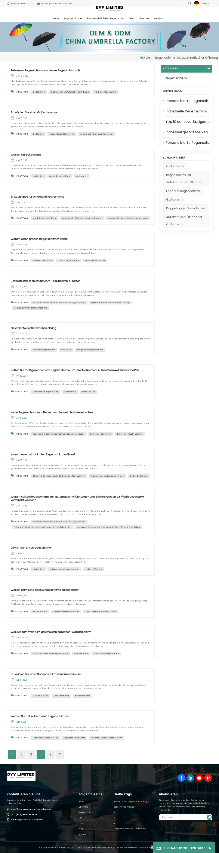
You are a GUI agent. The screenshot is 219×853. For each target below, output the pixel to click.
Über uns (144, 18)
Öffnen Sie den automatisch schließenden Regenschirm (59, 476)
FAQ (81, 823)
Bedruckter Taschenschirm (130, 434)
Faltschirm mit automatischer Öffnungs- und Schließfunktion (42, 527)
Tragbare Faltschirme (74, 738)
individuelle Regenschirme (45, 738)
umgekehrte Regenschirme (66, 611)
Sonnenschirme (61, 695)
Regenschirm (71, 18)
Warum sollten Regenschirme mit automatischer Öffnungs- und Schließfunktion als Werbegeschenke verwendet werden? (77, 498)
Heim (56, 18)
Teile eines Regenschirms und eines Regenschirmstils (45, 70)
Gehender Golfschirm (59, 176)
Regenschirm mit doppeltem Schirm (107, 476)
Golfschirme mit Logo (125, 806)
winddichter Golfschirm (44, 218)
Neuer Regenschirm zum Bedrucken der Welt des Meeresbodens (52, 412)
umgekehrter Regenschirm (90, 349)
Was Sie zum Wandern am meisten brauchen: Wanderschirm (51, 632)
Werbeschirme (88, 391)
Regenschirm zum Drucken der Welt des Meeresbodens (58, 434)
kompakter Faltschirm (68, 260)
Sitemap (110, 847)
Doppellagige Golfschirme (185, 208)
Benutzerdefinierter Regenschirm (106, 18)
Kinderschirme (40, 611)
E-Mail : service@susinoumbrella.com (31, 809)
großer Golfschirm (139, 476)
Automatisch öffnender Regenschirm (50, 653)
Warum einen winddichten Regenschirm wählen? (43, 454)
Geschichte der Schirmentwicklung (33, 328)
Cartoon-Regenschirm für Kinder (100, 611)
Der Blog (120, 847)
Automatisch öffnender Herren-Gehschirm (82, 218)
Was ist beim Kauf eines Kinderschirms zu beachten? (45, 590)
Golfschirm (174, 199)
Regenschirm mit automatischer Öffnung (184, 178)
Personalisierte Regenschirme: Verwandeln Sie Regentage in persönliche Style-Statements (188, 100)
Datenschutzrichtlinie (140, 847)
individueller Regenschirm (45, 391)
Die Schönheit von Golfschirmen (31, 547)
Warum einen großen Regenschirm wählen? (39, 239)
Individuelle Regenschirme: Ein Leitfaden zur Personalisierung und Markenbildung (188, 111)
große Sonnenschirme (95, 260)
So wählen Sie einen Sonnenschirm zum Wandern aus (46, 674)
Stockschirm (81, 176)
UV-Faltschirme (40, 695)
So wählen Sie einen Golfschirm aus (34, 112)
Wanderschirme (82, 695)
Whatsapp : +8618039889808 (27, 819)
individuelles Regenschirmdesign (131, 801)
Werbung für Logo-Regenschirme (106, 738)
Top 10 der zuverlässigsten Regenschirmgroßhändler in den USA (188, 121)
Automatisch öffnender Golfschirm (184, 220)
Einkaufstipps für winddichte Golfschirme (37, 196)
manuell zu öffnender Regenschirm (30, 308)
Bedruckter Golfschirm (100, 434)
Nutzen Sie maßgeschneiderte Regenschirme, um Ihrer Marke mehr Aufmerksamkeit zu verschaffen (75, 370)
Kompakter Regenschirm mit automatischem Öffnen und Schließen (108, 527)
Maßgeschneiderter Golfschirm (130, 828)
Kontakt (158, 18)
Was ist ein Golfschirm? (26, 154)
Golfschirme (175, 166)
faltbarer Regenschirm (183, 191)
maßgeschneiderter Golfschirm (64, 569)
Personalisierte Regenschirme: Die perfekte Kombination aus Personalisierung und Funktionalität (188, 142)
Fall (132, 18)
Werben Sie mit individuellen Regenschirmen (40, 716)
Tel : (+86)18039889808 (24, 814)
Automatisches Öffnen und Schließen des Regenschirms (59, 302)
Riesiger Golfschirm (42, 260)
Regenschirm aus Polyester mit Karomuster (128, 218)
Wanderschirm (81, 653)
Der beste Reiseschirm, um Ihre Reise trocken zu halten (45, 281)
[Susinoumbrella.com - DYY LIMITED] (109, 9)
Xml (127, 847)
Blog (81, 828)
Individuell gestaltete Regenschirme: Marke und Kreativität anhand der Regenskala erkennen (188, 132)
